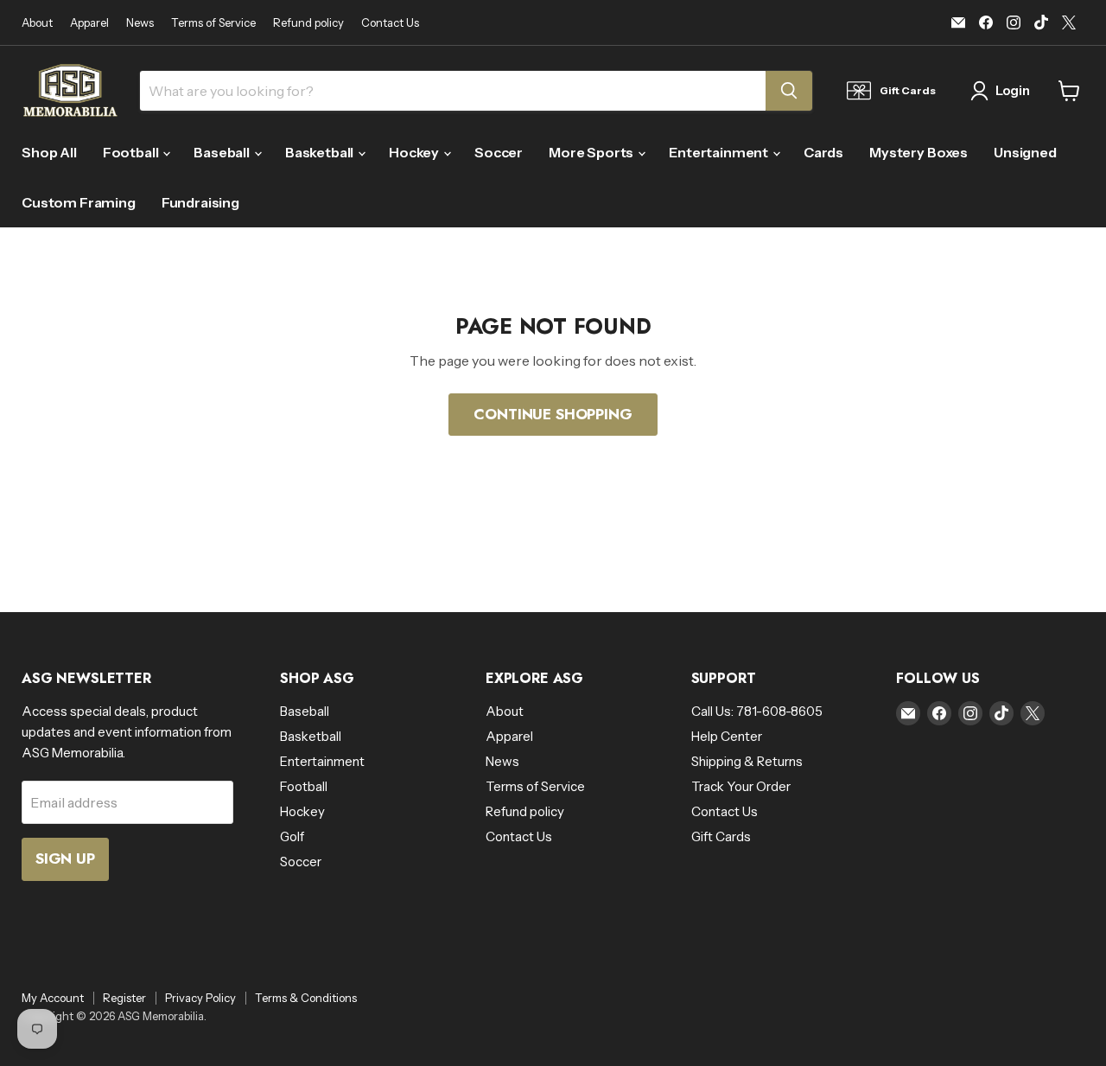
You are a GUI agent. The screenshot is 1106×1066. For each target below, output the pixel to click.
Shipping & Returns (747, 761)
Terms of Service (213, 22)
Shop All (49, 152)
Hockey (415, 152)
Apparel (89, 22)
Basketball (320, 152)
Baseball (223, 152)
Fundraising (200, 202)
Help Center (726, 736)
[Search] (789, 91)
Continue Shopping (553, 414)
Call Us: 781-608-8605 (757, 711)
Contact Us (390, 22)
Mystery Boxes (918, 152)
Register (124, 998)
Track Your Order (741, 786)
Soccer (498, 152)
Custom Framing (79, 202)
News (140, 22)
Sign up (65, 858)
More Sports (592, 152)
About (37, 22)
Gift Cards (721, 836)
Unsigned (1025, 152)
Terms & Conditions (306, 998)
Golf (292, 836)
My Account (53, 998)
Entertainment (720, 152)
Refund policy (308, 22)
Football (132, 152)
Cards (823, 152)
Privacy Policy (200, 998)
